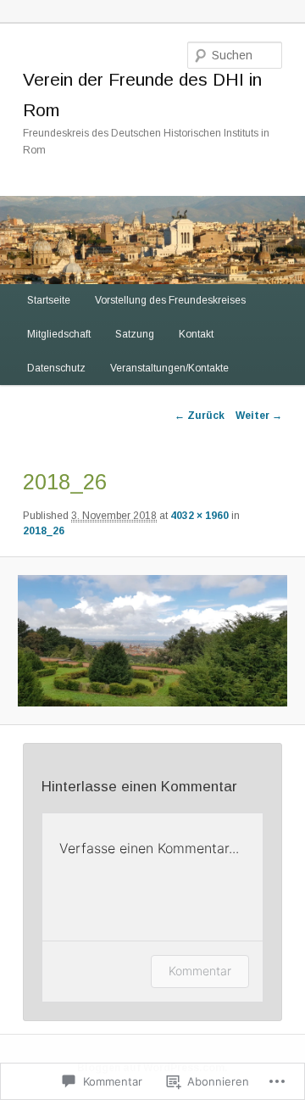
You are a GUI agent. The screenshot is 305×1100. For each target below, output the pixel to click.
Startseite (48, 300)
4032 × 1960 (199, 516)
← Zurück (200, 416)
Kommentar (200, 970)
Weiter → (259, 416)
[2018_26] (152, 640)
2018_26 (43, 531)
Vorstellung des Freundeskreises (170, 300)
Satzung (134, 334)
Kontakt (196, 334)
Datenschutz (56, 368)
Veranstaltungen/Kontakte (169, 368)
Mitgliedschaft (59, 334)
